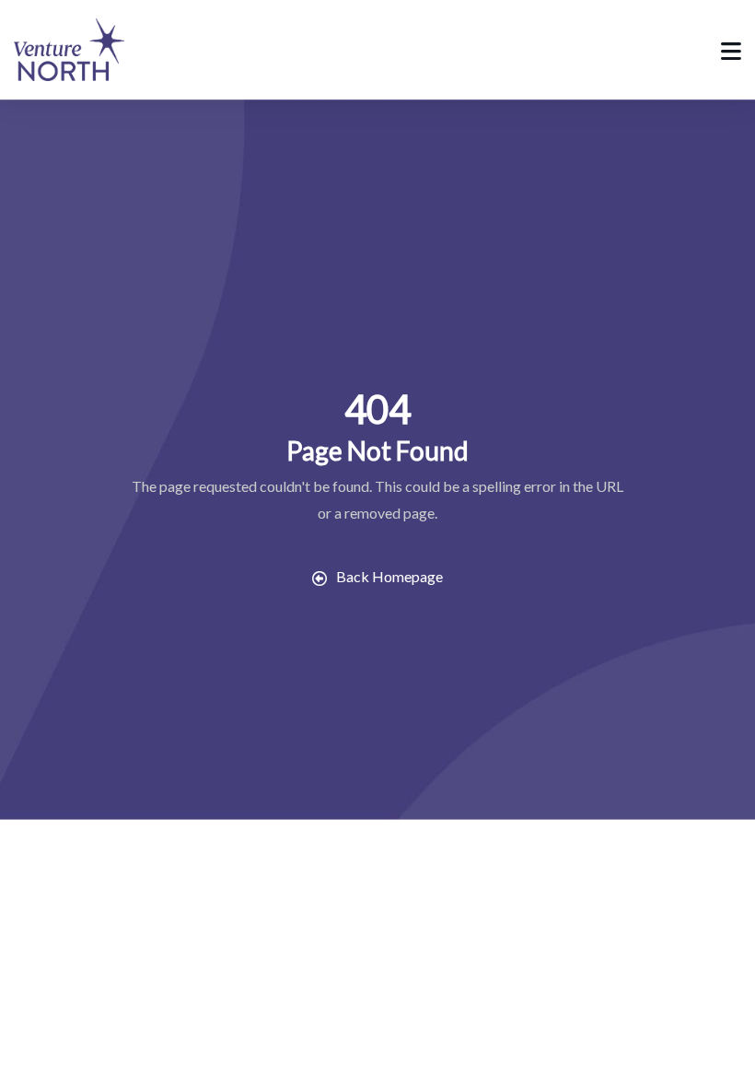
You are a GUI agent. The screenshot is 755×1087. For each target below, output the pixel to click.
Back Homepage (389, 576)
